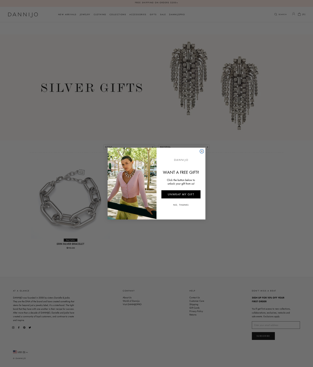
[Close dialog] (202, 151)
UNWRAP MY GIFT (181, 194)
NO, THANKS (181, 204)
